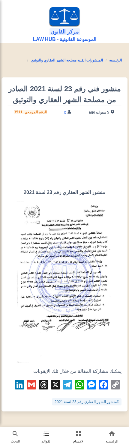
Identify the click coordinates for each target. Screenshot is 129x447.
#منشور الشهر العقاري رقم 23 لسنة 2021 (87, 402)
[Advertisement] (64, 156)
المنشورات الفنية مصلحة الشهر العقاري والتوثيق (67, 60)
